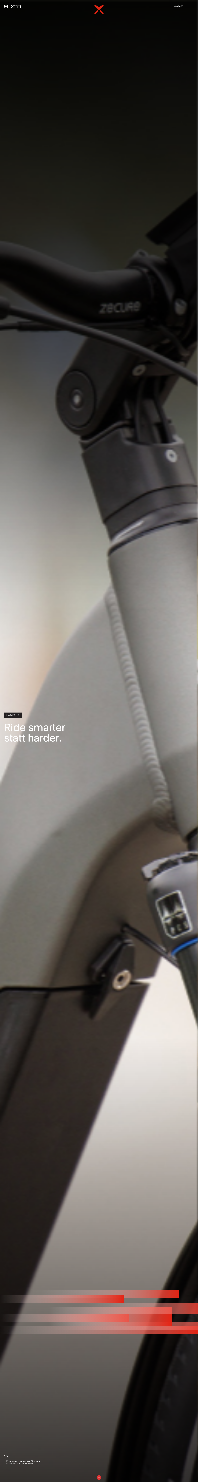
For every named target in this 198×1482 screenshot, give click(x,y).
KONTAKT (178, 6)
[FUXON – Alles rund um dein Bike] (99, 9)
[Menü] (190, 6)
